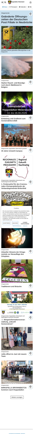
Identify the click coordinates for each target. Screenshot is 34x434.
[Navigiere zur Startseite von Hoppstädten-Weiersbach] (16, 2)
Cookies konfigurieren (25, 223)
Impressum (25, 225)
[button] (2, 2)
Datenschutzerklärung (17, 225)
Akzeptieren (6, 223)
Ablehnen (15, 223)
